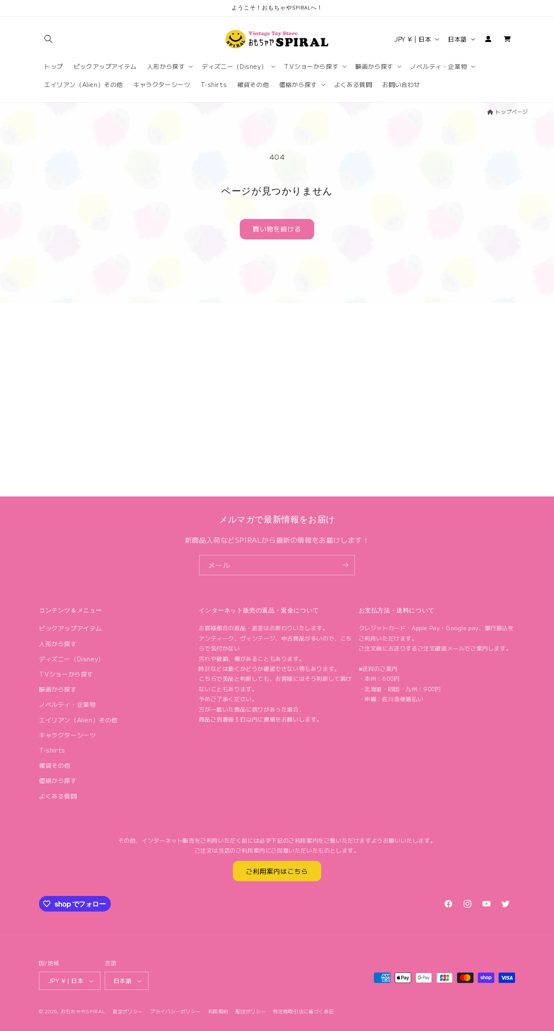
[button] (48, 38)
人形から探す (58, 643)
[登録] (344, 565)
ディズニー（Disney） (71, 658)
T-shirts (52, 750)
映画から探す (58, 689)
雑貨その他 (55, 765)
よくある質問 (58, 796)
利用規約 (218, 1011)
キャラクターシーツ (67, 735)
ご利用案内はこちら (277, 871)
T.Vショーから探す (66, 674)
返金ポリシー (128, 1011)
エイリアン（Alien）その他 (78, 719)
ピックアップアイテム (70, 628)
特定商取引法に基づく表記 (303, 1011)
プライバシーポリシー (175, 1011)
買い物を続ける (277, 228)
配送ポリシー (250, 1011)
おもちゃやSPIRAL (83, 1011)
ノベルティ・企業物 (67, 704)
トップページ (511, 111)
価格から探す (58, 780)
